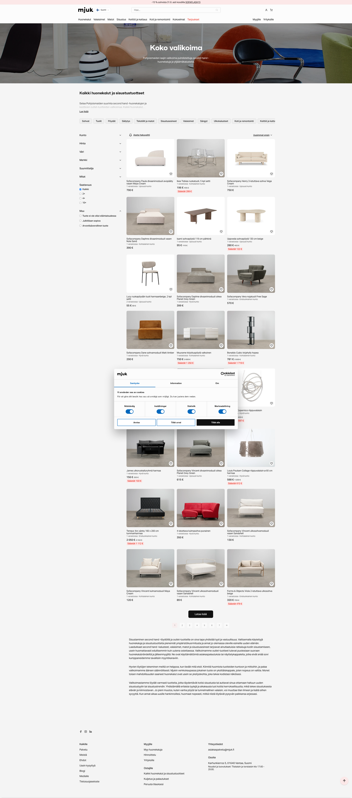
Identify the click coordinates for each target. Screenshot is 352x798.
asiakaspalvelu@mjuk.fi (221, 749)
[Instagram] (85, 731)
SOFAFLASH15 (192, 2)
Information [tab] (176, 383)
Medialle (84, 776)
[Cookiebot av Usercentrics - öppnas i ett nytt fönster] (223, 374)
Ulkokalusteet (221, 121)
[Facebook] (80, 731)
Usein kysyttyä (87, 765)
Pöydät (112, 121)
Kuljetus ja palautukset (156, 779)
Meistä (83, 755)
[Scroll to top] (344, 781)
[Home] (85, 10)
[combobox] (176, 10)
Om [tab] (217, 383)
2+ (83, 193)
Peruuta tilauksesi (153, 784)
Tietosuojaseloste (89, 781)
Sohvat (85, 121)
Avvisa (136, 422)
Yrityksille (149, 760)
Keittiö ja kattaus (269, 121)
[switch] (160, 411)
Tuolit (99, 121)
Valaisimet (188, 121)
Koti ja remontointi (244, 121)
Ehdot (82, 760)
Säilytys (126, 121)
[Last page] (226, 625)
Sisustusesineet (169, 121)
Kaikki (85, 189)
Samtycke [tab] (135, 383)
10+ (84, 202)
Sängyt (203, 121)
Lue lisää (83, 111)
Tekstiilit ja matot (145, 121)
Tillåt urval (176, 422)
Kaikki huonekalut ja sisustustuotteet (164, 773)
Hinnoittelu (150, 755)
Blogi (82, 771)
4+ (83, 198)
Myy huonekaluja (153, 749)
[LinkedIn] (90, 731)
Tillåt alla (215, 422)
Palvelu (83, 749)
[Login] (266, 10)
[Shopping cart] (271, 10)
